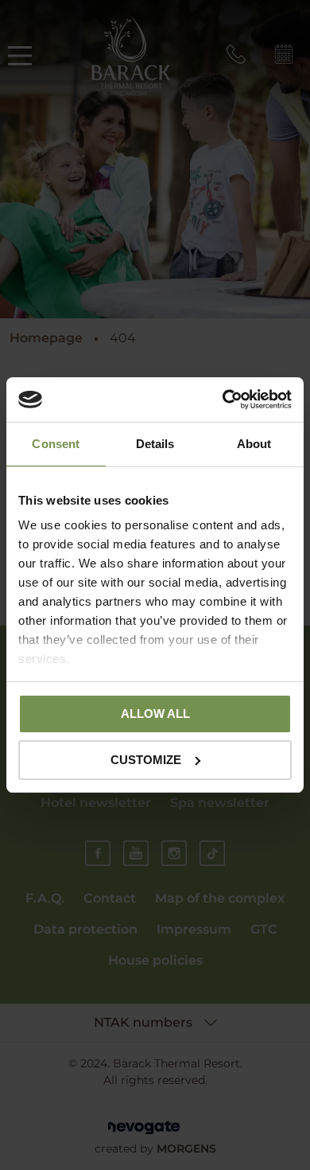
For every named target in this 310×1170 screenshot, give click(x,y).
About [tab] (254, 443)
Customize (145, 759)
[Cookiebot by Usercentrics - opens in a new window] (223, 399)
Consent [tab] (55, 443)
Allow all (155, 713)
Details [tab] (155, 443)
